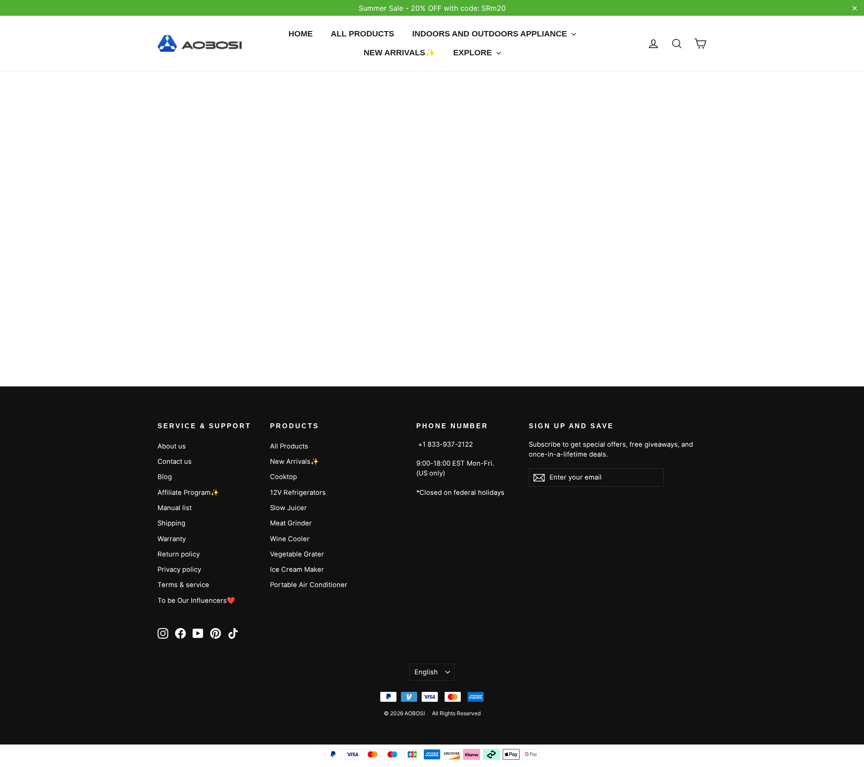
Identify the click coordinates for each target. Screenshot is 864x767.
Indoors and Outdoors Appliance (490, 33)
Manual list (175, 508)
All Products (362, 33)
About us (172, 446)
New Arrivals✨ (399, 52)
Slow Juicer (288, 508)
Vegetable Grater (297, 554)
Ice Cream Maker (297, 569)
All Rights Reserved (456, 713)
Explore (473, 52)
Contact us (175, 462)
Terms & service (183, 585)
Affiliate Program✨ (188, 493)
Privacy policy (179, 569)
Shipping (171, 523)
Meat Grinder (291, 523)
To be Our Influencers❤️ (196, 601)
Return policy (179, 554)
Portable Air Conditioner (308, 585)
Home (300, 33)
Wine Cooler (290, 539)
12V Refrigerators (298, 493)
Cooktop (283, 477)
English (426, 672)
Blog (165, 477)
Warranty (172, 539)
